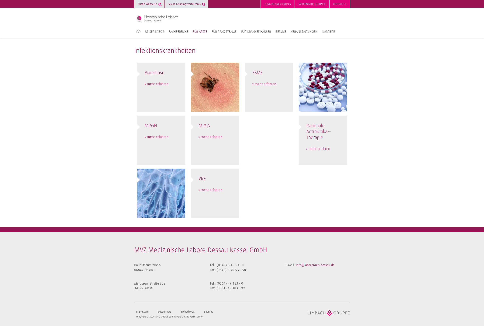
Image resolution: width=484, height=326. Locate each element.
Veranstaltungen (304, 31)
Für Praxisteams (224, 31)
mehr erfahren (157, 84)
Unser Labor (154, 31)
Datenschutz (164, 311)
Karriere (328, 31)
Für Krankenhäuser (256, 31)
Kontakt (338, 4)
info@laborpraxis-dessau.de (315, 265)
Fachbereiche (178, 31)
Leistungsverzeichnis (277, 4)
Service (281, 31)
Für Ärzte (200, 31)
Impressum (142, 311)
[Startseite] (157, 18)
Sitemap (208, 311)
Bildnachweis (188, 311)
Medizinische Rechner (312, 4)
